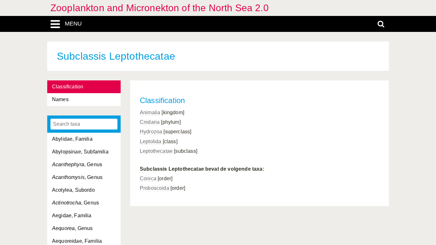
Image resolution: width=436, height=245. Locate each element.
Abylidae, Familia (72, 139)
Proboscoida (154, 188)
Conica (148, 178)
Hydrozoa (151, 131)
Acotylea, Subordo (73, 190)
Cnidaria (150, 122)
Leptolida (150, 141)
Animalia (150, 112)
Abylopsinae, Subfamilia (80, 151)
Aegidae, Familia (72, 215)
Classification (67, 86)
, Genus (77, 164)
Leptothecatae (156, 151)
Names (60, 99)
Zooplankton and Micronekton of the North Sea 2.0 (159, 8)
